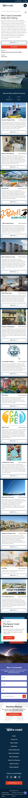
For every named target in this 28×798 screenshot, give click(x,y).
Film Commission (14, 756)
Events (18, 99)
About (14, 736)
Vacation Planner (12, 783)
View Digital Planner (14, 714)
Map (26, 1)
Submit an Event (14, 763)
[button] (11, 86)
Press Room (14, 746)
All (9, 97)
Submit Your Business (14, 760)
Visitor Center (14, 743)
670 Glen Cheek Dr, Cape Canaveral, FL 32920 (11, 52)
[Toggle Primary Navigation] (25, 5)
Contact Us (14, 739)
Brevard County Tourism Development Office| (6, 794)
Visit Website (14, 46)
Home (2, 11)
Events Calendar (14, 767)
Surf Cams (19, 1)
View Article (9, 637)
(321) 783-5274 (4, 56)
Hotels (18, 97)
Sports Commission (14, 753)
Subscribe (24, 696)
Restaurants (9, 99)
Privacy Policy (12, 790)
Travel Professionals (14, 749)
